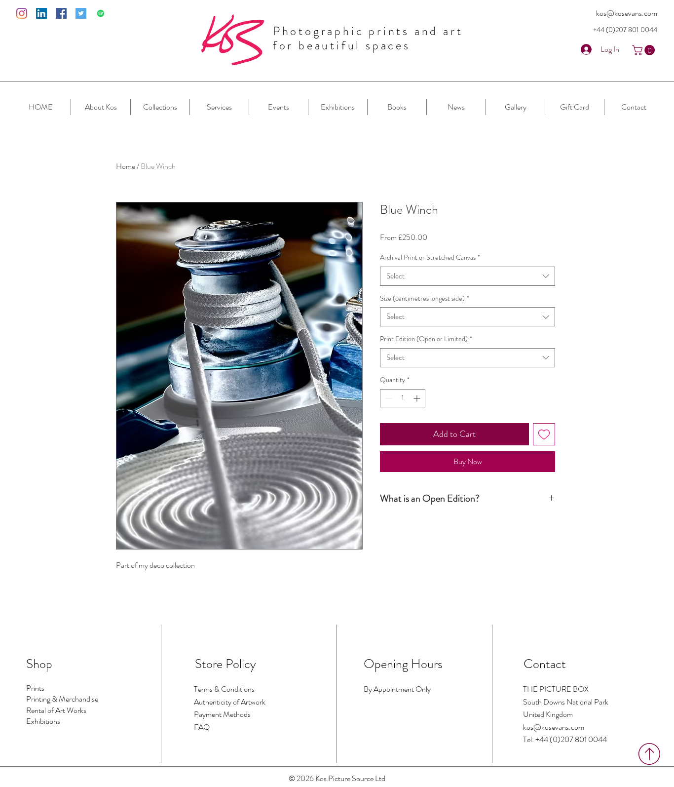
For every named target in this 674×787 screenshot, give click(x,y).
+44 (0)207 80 (615, 30)
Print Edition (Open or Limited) (426, 339)
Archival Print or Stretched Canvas (430, 257)
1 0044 (647, 30)
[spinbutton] (403, 398)
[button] (644, 50)
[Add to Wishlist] (544, 434)
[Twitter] (80, 13)
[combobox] (467, 276)
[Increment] (418, 398)
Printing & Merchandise (62, 699)
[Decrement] (387, 398)
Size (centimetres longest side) (424, 298)
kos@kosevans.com (626, 13)
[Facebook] (61, 13)
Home (125, 166)
